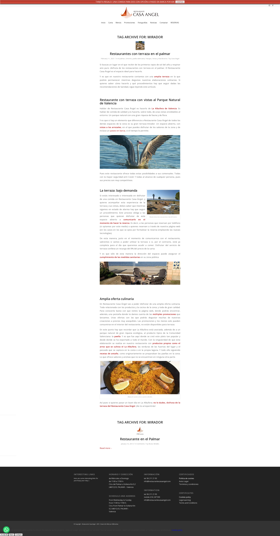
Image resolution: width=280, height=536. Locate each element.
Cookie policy (177, 530)
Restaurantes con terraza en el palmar (140, 53)
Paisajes (148, 58)
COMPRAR (180, 2)
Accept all (4, 534)
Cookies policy (185, 497)
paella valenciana (139, 58)
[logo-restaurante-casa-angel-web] (140, 13)
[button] (6, 529)
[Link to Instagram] (269, 5)
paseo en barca (117, 130)
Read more (105, 448)
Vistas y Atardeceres (159, 58)
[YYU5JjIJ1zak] (140, 430)
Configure (19, 534)
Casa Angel (175, 58)
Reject (11, 534)
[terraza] (140, 45)
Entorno (129, 58)
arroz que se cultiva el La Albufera (118, 346)
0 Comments (140, 444)
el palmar (121, 58)
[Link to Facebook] (272, 5)
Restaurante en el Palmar (140, 439)
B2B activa (115, 524)
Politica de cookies (186, 478)
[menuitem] (103, 22)
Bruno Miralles (154, 444)
